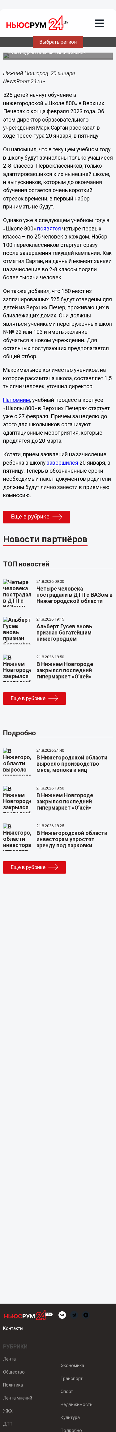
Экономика (72, 1365)
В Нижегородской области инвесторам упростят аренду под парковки (72, 839)
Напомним (16, 400)
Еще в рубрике (30, 516)
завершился (62, 463)
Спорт (67, 1391)
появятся (49, 229)
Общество (14, 1372)
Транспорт (72, 1378)
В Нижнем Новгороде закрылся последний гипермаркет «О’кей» (65, 670)
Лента (9, 1359)
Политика (13, 1385)
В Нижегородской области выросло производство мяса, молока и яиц (72, 764)
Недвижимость (76, 1404)
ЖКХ (8, 1410)
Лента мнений (17, 1397)
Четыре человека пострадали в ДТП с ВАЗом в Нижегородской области (75, 595)
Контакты (13, 1328)
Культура (70, 1417)
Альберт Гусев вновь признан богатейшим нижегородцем (64, 632)
